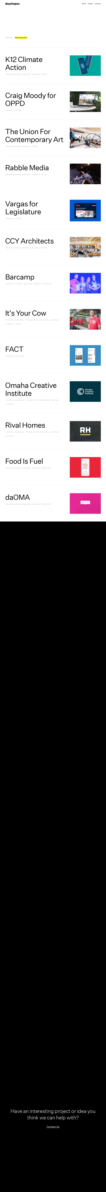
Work (84, 4)
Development (21, 38)
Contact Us (53, 1125)
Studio (90, 4)
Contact (98, 4)
